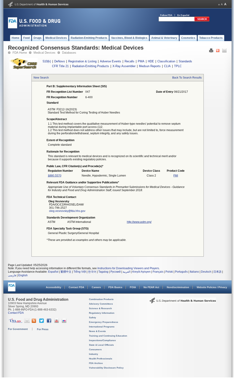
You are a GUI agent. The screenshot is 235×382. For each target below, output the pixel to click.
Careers (96, 287)
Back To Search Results (187, 77)
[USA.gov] (15, 322)
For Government (18, 329)
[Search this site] (201, 20)
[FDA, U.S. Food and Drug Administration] (34, 27)
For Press (42, 329)
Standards (185, 61)
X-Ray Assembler (124, 66)
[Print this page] (211, 51)
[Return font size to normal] (222, 4)
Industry (93, 354)
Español (53, 271)
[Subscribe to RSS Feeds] (34, 322)
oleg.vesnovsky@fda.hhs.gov (67, 211)
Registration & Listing (82, 61)
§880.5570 (54, 175)
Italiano (194, 271)
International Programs (102, 326)
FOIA (133, 287)
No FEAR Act (151, 287)
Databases (69, 52)
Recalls (129, 61)
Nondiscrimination (178, 287)
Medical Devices (44, 52)
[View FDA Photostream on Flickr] (65, 322)
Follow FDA (166, 15)
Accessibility (53, 287)
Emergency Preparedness (103, 322)
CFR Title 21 (60, 66)
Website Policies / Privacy (212, 287)
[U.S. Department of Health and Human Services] (38, 6)
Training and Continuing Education (108, 336)
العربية (126, 271)
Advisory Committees (101, 304)
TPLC (178, 66)
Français (158, 271)
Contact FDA (76, 287)
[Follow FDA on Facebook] (49, 322)
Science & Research (100, 308)
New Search (41, 77)
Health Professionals (100, 358)
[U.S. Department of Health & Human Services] (182, 302)
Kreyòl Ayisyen (141, 271)
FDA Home (20, 52)
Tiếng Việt (79, 271)
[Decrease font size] (218, 4)
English (23, 275)
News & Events (97, 331)
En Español (183, 15)
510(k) (47, 61)
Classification (166, 61)
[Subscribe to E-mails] (27, 322)
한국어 (92, 271)
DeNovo (59, 61)
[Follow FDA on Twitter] (42, 322)
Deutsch (206, 271)
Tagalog (103, 271)
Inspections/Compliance (102, 340)
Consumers (95, 349)
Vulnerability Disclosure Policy (106, 367)
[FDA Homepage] (12, 289)
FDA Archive (96, 363)
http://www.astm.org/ (139, 222)
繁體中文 (65, 271)
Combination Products (101, 299)
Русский (115, 271)
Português (181, 271)
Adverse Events (110, 61)
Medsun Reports (150, 66)
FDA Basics (115, 287)
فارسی (12, 275)
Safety (92, 317)
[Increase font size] (225, 4)
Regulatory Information (101, 313)
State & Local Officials (101, 345)
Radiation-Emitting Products (90, 66)
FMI (175, 175)
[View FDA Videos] (57, 322)
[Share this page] (218, 51)
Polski (169, 271)
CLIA (167, 66)
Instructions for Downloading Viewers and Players (128, 268)
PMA (141, 61)
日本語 (217, 271)
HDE (151, 61)
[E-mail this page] (224, 51)
